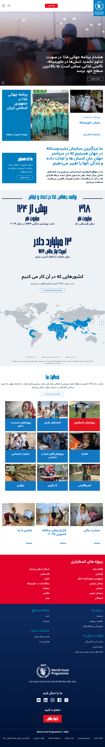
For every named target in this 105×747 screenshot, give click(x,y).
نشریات (46, 621)
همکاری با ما (44, 641)
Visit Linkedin (46, 700)
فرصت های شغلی (41, 636)
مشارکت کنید (40, 630)
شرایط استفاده (54, 738)
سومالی (99, 598)
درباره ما (97, 610)
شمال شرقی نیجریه (39, 569)
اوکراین (99, 574)
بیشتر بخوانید (95, 78)
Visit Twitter (66, 700)
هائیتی (46, 593)
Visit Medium (39, 700)
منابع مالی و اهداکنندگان (93, 626)
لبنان (46, 578)
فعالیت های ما (93, 635)
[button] (101, 322)
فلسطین (44, 574)
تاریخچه (100, 616)
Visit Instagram (52, 700)
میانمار (46, 588)
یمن (47, 598)
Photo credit (2, 82)
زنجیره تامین (98, 647)
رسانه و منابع (40, 610)
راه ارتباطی (69, 738)
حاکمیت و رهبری (96, 621)
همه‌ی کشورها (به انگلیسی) (52, 290)
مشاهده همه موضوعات (52, 394)
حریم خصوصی (84, 738)
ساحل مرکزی (96, 583)
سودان (99, 588)
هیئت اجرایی (38, 738)
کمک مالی (51, 5)
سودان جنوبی (96, 593)
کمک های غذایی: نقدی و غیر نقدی (89, 652)
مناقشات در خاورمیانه (38, 583)
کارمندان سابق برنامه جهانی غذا (16, 738)
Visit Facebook (59, 700)
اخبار (47, 616)
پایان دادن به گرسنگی (94, 641)
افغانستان (98, 569)
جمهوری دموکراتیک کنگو (90, 578)
